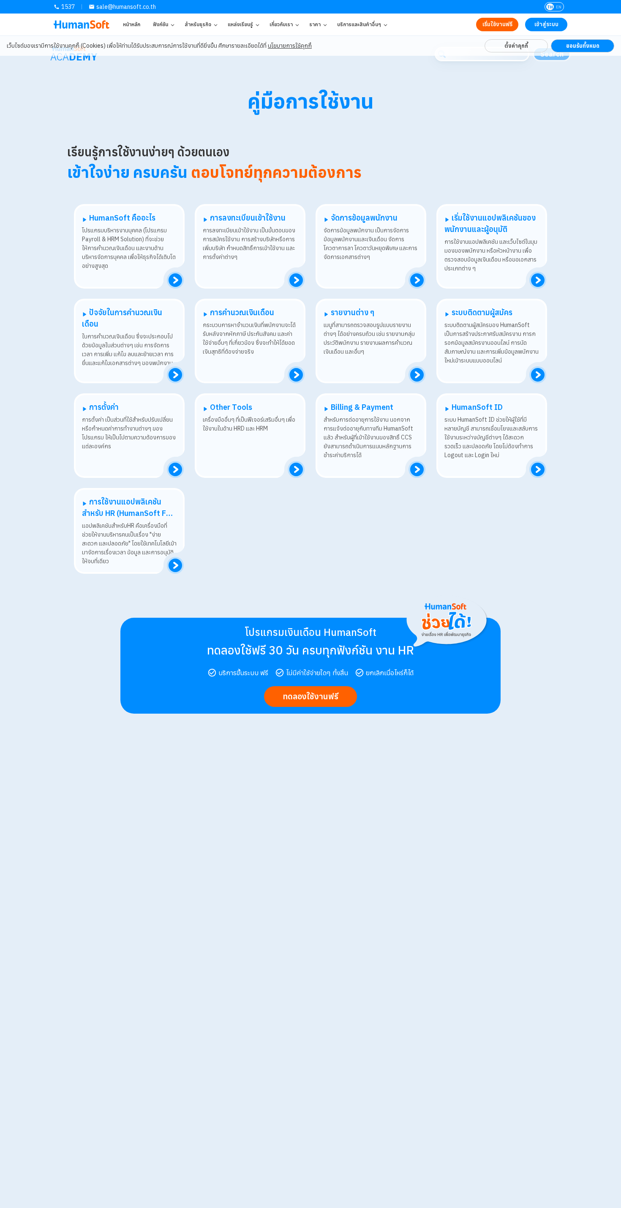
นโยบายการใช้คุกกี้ (290, 45)
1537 (68, 7)
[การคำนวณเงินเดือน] (296, 374)
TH (550, 7)
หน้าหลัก (131, 24)
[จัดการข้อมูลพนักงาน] (417, 280)
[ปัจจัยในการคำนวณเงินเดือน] (175, 374)
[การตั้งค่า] (175, 469)
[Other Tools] (296, 469)
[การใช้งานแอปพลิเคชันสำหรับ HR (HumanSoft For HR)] (175, 565)
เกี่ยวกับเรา (281, 24)
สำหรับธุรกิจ (198, 24)
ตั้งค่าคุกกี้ (516, 45)
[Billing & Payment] (417, 469)
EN (558, 7)
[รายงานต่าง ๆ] (417, 374)
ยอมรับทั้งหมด (582, 45)
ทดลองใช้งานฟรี (310, 696)
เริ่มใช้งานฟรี (497, 24)
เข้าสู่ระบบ (546, 24)
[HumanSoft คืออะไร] (175, 280)
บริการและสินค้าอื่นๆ (359, 24)
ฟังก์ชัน (160, 24)
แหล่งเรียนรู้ (240, 24)
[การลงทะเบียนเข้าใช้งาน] (296, 280)
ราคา (315, 24)
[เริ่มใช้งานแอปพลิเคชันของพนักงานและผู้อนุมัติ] (537, 280)
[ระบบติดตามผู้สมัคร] (537, 374)
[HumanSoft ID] (537, 469)
